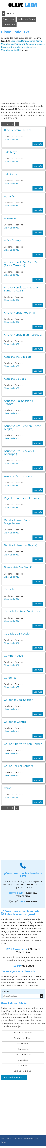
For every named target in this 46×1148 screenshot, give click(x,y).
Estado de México (23, 1032)
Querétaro (23, 1060)
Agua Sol (10, 196)
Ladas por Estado (26, 19)
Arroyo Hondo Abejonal (19, 312)
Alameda (10, 218)
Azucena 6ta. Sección (18, 476)
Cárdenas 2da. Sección (18, 699)
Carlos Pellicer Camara (18, 766)
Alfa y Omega (13, 240)
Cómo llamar (9, 24)
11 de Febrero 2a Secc (17, 130)
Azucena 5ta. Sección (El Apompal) (20, 452)
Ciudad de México (23, 1038)
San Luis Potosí (23, 1054)
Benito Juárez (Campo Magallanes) (18, 522)
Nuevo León (23, 1043)
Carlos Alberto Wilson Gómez (23, 744)
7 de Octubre (12, 174)
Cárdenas (10, 677)
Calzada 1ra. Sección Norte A (22, 611)
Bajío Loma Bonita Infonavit (22, 498)
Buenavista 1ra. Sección (19, 567)
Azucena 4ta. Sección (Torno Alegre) (22, 427)
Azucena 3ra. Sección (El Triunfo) (19, 402)
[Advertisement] (23, 77)
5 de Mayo (10, 152)
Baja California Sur (23, 1071)
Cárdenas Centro (15, 721)
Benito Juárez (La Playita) (20, 545)
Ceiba (7, 788)
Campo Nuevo (13, 655)
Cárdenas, (16, 41)
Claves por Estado (25, 1139)
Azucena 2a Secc (15, 378)
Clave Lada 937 (11, 139)
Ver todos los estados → (14, 1077)
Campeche (23, 1049)
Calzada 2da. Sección (17, 633)
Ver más (38, 144)
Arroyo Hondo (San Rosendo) (23, 334)
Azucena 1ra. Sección (17, 356)
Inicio (3, 1139)
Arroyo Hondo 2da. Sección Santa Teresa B (22, 289)
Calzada (9, 589)
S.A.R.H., (18, 50)
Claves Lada (9, 19)
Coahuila (23, 1065)
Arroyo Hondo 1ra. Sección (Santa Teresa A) (21, 264)
